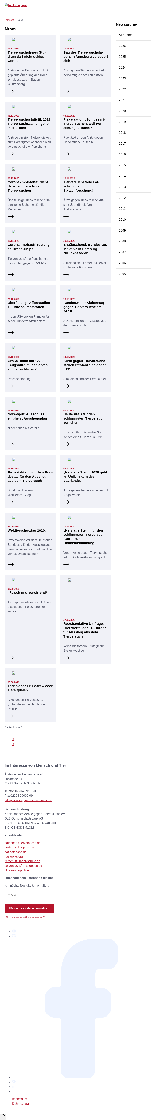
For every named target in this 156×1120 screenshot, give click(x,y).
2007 (122, 252)
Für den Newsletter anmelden (29, 908)
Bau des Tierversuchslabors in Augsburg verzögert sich (85, 56)
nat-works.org (14, 856)
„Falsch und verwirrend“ (28, 592)
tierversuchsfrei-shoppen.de (23, 865)
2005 (122, 274)
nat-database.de (15, 852)
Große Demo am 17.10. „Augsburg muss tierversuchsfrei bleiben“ (28, 365)
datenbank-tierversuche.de (23, 842)
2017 (122, 143)
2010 (122, 219)
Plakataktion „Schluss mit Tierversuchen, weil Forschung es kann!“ (84, 123)
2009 (122, 230)
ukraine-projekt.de (17, 870)
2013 (122, 187)
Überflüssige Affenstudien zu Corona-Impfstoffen (29, 305)
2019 (122, 121)
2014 (122, 176)
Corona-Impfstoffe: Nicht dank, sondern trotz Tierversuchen (28, 186)
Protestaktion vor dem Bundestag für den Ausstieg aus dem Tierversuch (30, 476)
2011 (122, 208)
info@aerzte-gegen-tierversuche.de (28, 800)
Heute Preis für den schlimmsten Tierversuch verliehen (84, 418)
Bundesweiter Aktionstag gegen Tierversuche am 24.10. (83, 307)
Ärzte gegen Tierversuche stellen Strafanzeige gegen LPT (85, 365)
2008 (122, 241)
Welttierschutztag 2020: (27, 530)
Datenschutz (20, 1103)
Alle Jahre (126, 35)
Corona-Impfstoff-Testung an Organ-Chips (29, 247)
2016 (122, 154)
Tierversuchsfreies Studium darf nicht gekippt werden (27, 56)
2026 (122, 45)
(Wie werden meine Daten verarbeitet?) (25, 917)
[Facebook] (81, 1077)
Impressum (19, 1099)
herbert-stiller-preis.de (19, 847)
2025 (122, 56)
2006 (122, 263)
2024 (122, 67)
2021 (122, 100)
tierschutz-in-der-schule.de (22, 861)
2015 (122, 165)
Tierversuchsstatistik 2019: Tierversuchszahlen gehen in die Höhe (30, 123)
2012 (122, 197)
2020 (122, 111)
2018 (122, 132)
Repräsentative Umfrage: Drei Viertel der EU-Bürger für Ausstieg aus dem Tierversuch (84, 630)
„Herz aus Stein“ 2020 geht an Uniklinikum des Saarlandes (85, 476)
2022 (122, 89)
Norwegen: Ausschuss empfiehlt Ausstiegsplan (27, 416)
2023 (122, 78)
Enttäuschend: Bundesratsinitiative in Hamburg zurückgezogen (85, 249)
